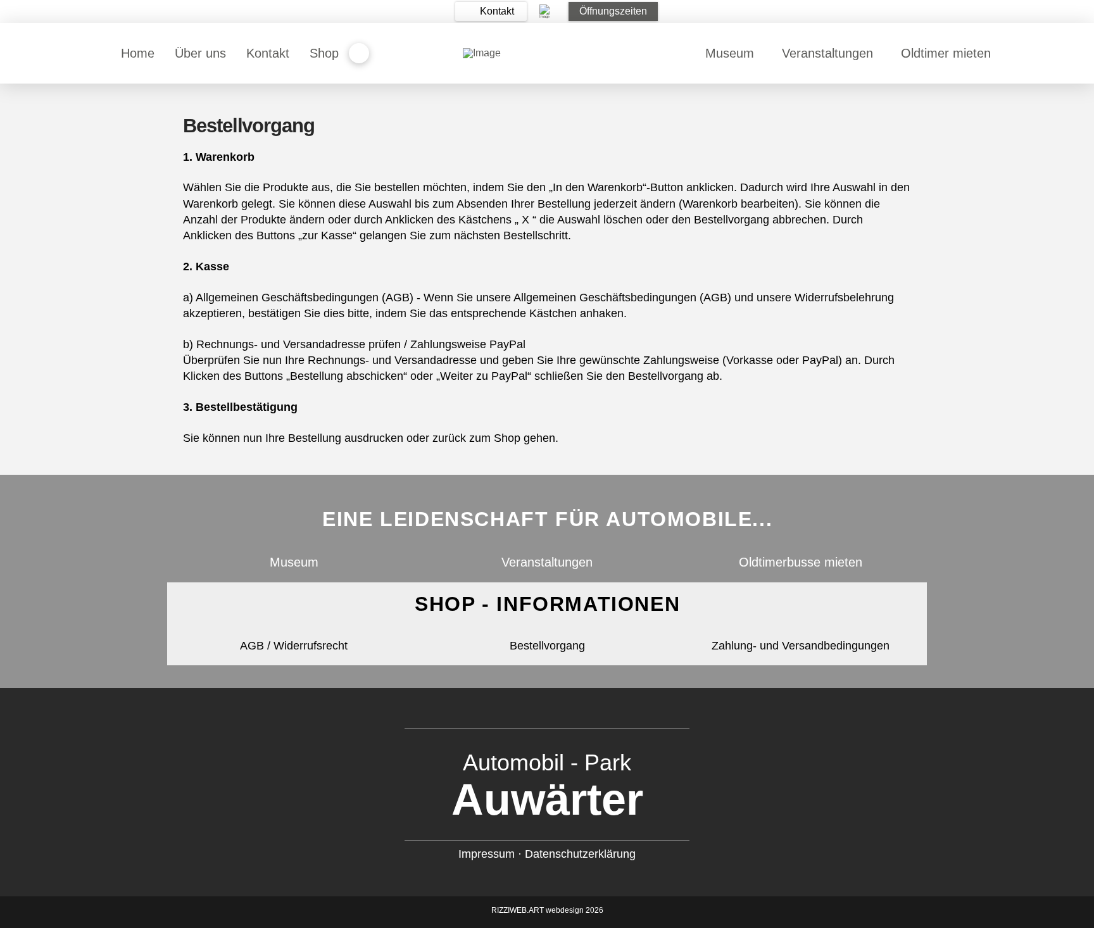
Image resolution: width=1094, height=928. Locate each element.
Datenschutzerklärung (580, 854)
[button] (491, 11)
